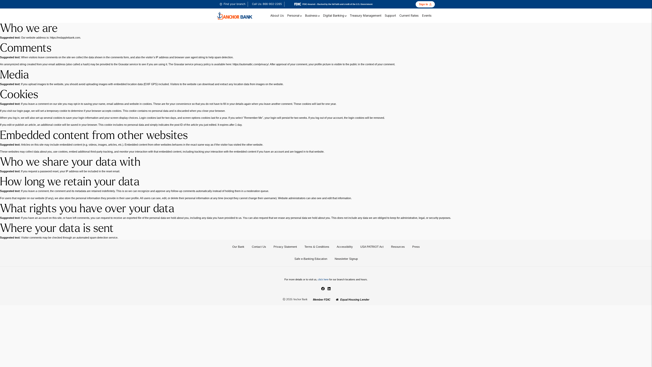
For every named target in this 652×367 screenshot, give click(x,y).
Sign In (423, 4)
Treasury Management (365, 15)
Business (311, 15)
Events (426, 15)
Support (390, 15)
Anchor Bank (300, 299)
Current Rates (409, 15)
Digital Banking (333, 15)
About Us (277, 15)
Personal (293, 15)
